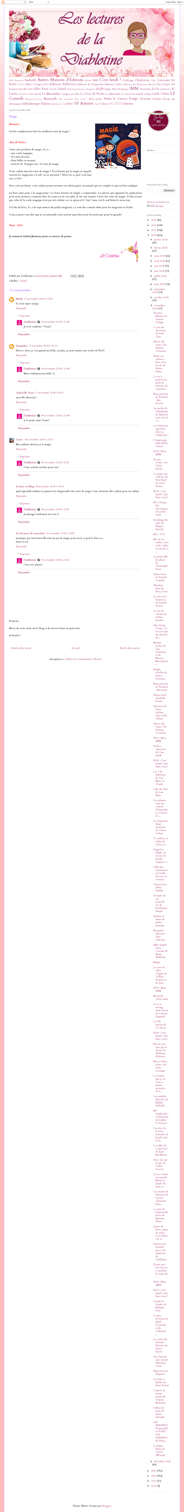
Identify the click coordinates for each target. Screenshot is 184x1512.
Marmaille (50, 99)
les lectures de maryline (30, 533)
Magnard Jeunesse (33, 99)
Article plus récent (21, 648)
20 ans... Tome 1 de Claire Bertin (160, 464)
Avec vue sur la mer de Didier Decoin (160, 1164)
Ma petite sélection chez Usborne (159, 935)
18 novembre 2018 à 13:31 (38, 439)
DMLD (29, 84)
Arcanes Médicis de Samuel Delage (160, 317)
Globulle (53, 89)
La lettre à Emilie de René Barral (160, 1382)
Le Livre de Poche (92, 94)
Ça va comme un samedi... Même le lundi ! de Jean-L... (160, 1180)
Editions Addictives (63, 84)
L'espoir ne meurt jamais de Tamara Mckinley (159, 1397)
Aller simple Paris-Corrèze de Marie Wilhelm (160, 951)
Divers (21, 84)
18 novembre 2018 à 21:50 (55, 462)
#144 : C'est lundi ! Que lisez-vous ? (160, 494)
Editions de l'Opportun (90, 84)
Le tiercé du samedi (132, 94)
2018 (154, 235)
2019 (154, 1471)
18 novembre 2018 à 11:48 (55, 322)
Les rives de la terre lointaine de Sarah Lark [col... (160, 1134)
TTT (117, 104)
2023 (154, 1486)
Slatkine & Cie (58, 103)
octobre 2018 (161, 297)
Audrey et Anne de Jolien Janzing (159, 920)
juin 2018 (159, 271)
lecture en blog (25, 486)
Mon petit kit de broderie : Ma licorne (160, 398)
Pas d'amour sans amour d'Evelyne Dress (160, 1361)
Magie (156, 962)
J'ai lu (155, 89)
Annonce (19, 80)
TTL (111, 104)
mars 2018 (160, 256)
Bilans (88, 80)
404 (11, 80)
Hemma (81, 89)
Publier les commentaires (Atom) (83, 659)
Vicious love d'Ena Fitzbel (160, 887)
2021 (154, 1481)
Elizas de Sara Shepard (160, 1372)
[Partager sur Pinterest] (82, 276)
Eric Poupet (163, 84)
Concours (163, 80)
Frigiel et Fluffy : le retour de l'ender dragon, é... (160, 856)
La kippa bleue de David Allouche (159, 1450)
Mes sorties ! (81, 99)
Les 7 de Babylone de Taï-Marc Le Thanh (159, 778)
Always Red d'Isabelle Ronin (159, 698)
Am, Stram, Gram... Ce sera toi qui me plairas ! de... (160, 631)
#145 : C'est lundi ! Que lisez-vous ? (160, 763)
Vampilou (21, 346)
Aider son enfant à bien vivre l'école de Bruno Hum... (159, 363)
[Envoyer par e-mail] (71, 276)
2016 (154, 225)
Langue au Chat (70, 94)
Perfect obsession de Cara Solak (159, 750)
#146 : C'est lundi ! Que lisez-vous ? (160, 1036)
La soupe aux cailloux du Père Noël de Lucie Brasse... (160, 480)
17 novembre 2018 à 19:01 (49, 393)
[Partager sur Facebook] (79, 276)
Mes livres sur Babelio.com (158, 202)
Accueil (75, 648)
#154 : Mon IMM (159, 989)
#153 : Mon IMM (159, 739)
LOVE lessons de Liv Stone (159, 1024)
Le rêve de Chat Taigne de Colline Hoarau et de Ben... (160, 975)
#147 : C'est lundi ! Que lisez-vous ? (160, 1293)
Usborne (127, 104)
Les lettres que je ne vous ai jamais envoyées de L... (159, 1083)
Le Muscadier (113, 94)
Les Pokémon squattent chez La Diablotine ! (160, 430)
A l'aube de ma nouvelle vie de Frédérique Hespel (160, 903)
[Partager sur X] (77, 276)
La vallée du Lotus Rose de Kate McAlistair (160, 1150)
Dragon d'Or (41, 84)
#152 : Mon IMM (159, 453)
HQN (100, 89)
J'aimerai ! (165, 89)
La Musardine (51, 94)
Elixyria (152, 84)
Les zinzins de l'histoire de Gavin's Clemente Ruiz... (160, 1198)
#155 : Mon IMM (159, 1283)
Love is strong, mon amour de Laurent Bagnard (160, 1010)
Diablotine (30, 322)
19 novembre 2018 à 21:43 (55, 560)
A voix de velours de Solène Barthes (160, 615)
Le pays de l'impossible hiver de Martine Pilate (160, 1215)
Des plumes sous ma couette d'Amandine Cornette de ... (160, 808)
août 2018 (160, 284)
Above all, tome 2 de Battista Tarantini (159, 346)
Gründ (61, 89)
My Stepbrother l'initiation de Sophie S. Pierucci (160, 1117)
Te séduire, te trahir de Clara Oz (160, 841)
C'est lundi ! (110, 80)
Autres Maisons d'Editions (60, 80)
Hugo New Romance (117, 89)
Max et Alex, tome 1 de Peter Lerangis (160, 1066)
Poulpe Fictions (140, 99)
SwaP (97, 104)
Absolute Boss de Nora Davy (160, 588)
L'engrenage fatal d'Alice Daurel (160, 443)
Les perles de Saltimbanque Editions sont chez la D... (160, 414)
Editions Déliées (113, 84)
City (153, 80)
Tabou (104, 104)
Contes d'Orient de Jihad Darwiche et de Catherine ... (160, 1325)
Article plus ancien (129, 648)
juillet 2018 (160, 276)
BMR (95, 80)
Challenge (128, 80)
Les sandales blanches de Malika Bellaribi (160, 1100)
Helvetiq (71, 89)
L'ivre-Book (34, 94)
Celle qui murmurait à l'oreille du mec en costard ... (160, 873)
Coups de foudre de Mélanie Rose (159, 1305)
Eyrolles (23, 89)
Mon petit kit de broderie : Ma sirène (160, 687)
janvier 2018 (160, 239)
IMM (134, 88)
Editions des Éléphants (135, 84)
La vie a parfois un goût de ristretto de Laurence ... (160, 383)
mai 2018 (159, 266)
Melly (19, 299)
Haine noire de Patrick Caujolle (160, 577)
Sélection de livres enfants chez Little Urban (160, 712)
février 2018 (160, 248)
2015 (154, 220)
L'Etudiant (22, 94)
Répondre (21, 308)
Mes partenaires (66, 99)
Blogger (106, 1506)
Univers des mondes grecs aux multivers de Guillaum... (160, 1251)
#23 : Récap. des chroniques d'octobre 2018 (160, 509)
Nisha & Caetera (116, 99)
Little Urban (160, 94)
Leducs (148, 94)
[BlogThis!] (74, 276)
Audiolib (30, 80)
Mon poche (95, 99)
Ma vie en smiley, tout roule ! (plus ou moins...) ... (160, 545)
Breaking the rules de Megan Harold (160, 524)
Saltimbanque (31, 104)
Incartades (145, 89)
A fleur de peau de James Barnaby (159, 1412)
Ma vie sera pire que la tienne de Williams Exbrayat (160, 1050)
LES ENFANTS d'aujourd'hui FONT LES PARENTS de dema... (160, 1431)
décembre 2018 (162, 1461)
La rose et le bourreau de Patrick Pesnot (160, 601)
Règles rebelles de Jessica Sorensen (160, 674)
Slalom (45, 104)
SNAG (70, 104)
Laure (20, 439)
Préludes (157, 99)
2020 (154, 1476)
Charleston (142, 80)
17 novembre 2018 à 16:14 (42, 346)
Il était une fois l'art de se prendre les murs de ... (160, 1271)
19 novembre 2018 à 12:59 (60, 533)
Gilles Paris (40, 89)
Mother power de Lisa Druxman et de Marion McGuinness (160, 653)
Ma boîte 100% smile (160, 997)
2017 (154, 230)
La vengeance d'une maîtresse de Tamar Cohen (160, 827)
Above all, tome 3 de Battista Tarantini (159, 728)
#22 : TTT (159, 534)
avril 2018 (160, 261)
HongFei (90, 89)
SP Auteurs (83, 103)
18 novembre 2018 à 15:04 (49, 486)
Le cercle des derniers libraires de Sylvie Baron (160, 1345)
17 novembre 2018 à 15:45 (38, 299)
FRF (30, 89)
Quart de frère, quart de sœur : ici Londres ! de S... (160, 1233)
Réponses (25, 316)
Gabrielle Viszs (25, 393)
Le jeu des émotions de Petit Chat (159, 332)
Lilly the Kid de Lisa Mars (160, 792)
